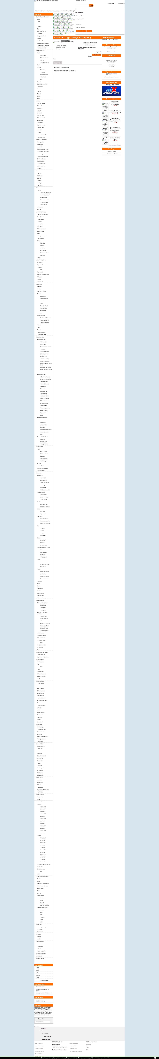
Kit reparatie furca (44, 628)
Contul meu (73, 1043)
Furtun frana (40, 787)
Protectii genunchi (44, 74)
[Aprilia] (59, 13)
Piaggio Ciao (37, 1007)
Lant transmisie (43, 424)
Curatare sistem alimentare (43, 45)
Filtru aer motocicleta (44, 199)
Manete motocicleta (44, 571)
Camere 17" (42, 854)
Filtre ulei (39, 209)
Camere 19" (42, 859)
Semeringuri (40, 144)
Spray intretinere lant (41, 36)
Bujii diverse (40, 185)
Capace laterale (43, 499)
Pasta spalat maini (41, 48)
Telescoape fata (43, 616)
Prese (38, 890)
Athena (38, 975)
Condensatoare (40, 671)
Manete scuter (43, 573)
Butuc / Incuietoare (41, 597)
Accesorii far (43, 535)
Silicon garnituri (40, 142)
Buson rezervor (40, 593)
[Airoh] (55, 13)
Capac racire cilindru (41, 729)
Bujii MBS (39, 178)
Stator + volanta (40, 231)
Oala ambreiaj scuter (44, 400)
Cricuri (38, 537)
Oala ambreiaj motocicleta (45, 429)
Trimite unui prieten (60, 47)
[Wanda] (55, 34)
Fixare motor (40, 647)
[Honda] (69, 16)
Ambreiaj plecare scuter (45, 376)
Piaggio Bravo (48, 1007)
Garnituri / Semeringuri (41, 139)
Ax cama (39, 463)
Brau (41, 79)
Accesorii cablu (40, 127)
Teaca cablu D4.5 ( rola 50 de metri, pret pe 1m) (115, 112)
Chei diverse (43, 898)
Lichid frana (39, 33)
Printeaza (58, 49)
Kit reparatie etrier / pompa (43, 789)
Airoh (37, 967)
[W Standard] (68, 33)
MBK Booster (49, 1009)
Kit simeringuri (43, 605)
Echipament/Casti (40, 50)
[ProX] (69, 27)
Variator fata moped (44, 353)
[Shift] (65, 30)
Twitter (87, 1047)
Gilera (42, 1011)
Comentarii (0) (57, 63)
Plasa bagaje (40, 946)
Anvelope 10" (43, 806)
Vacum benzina (40, 693)
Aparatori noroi (43, 494)
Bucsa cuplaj (40, 741)
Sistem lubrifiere (40, 743)
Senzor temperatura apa (42, 736)
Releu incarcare (40, 219)
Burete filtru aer (43, 197)
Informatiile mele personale (76, 1051)
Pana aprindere (43, 308)
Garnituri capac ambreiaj (42, 149)
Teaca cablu (40, 120)
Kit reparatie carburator (42, 700)
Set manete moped (44, 578)
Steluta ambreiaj (43, 393)
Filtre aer (39, 190)
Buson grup (42, 412)
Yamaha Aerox (40, 1013)
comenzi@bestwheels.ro (60, 1049)
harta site (83, 0)
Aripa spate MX (43, 480)
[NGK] (66, 24)
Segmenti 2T (40, 264)
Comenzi (39, 559)
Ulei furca (39, 26)
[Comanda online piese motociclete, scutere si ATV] (46, 0)
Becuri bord (42, 248)
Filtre (37, 187)
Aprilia (37, 970)
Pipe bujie (39, 180)
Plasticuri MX (40, 475)
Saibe (41, 912)
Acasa (36, 11)
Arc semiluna (40, 770)
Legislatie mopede (40, 986)
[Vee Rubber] (56, 33)
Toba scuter (40, 797)
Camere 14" (42, 847)
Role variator (43, 388)
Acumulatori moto (41, 137)
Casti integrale (43, 55)
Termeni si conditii (39, 1048)
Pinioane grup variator (45, 408)
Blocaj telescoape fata (45, 489)
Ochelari (39, 81)
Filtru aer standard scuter (45, 192)
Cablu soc (39, 113)
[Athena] (67, 13)
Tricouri (39, 93)
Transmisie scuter (41, 374)
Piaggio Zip (43, 1009)
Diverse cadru (40, 595)
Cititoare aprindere (41, 674)
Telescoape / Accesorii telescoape (42, 613)
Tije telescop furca (44, 630)
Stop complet (43, 513)
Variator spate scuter (44, 398)
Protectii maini (43, 487)
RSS (87, 1049)
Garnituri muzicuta (41, 163)
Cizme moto (40, 86)
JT (37, 961)
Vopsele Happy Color (41, 953)
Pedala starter (40, 772)
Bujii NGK (39, 173)
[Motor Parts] (64, 22)
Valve (38, 873)
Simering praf (43, 607)
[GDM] (59, 16)
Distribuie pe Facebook (61, 45)
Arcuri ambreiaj (43, 356)
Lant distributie (40, 465)
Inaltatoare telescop (44, 620)
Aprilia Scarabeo (46, 1008)
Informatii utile (40, 984)
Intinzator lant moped (44, 351)
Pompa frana (40, 792)
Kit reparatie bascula (41, 645)
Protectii (39, 67)
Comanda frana (43, 561)
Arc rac (38, 763)
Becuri (38, 240)
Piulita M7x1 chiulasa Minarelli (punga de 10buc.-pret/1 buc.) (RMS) (115, 130)
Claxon (38, 257)
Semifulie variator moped (45, 367)
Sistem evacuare (40, 794)
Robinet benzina (40, 690)
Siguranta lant (43, 427)
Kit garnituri (39, 146)
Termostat (39, 734)
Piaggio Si (42, 1007)
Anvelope (39, 804)
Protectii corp (43, 69)
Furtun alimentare (41, 698)
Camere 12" (42, 842)
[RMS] (63, 28)
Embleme (39, 936)
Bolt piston (39, 276)
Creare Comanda (40, 958)
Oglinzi (38, 585)
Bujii (37, 171)
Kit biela (41, 303)
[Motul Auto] (56, 24)
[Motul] (70, 22)
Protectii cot (42, 76)
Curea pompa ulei (41, 746)
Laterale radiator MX (44, 482)
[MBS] (55, 21)
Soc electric (39, 717)
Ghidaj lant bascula (44, 432)
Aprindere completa (41, 676)
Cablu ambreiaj (40, 105)
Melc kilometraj (40, 632)
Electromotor (40, 313)
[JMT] (71, 18)
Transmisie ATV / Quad (42, 436)
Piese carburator (41, 712)
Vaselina (39, 38)
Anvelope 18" (43, 825)
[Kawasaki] (64, 19)
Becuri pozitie (43, 250)
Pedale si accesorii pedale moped (46, 364)
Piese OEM (38, 924)
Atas (37, 972)
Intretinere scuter (40, 1001)
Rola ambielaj (43, 310)
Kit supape (42, 456)
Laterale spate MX (44, 485)
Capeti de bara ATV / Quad (43, 657)
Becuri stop (42, 255)
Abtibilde (39, 939)
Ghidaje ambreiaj (43, 410)
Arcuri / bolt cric (43, 545)
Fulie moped (42, 349)
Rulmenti (39, 325)
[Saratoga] (56, 30)
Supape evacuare (44, 453)
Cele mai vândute (111, 99)
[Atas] (63, 13)
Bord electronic (40, 238)
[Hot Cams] (56, 18)
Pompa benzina (40, 688)
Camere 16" (42, 852)
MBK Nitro (40, 1014)
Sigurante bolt (40, 281)
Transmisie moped (41, 339)
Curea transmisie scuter (45, 379)
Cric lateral (42, 542)
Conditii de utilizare (39, 1046)
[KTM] (69, 19)
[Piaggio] (63, 25)
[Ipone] (67, 18)
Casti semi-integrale (44, 62)
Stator (38, 233)
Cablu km (39, 110)
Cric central (42, 540)
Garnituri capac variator (42, 156)
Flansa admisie (40, 683)
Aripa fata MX (43, 477)
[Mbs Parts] (60, 21)
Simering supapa (43, 458)
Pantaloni (39, 91)
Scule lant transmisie (44, 905)
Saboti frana (40, 784)
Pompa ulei (39, 748)
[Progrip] (65, 27)
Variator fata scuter (44, 396)
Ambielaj (39, 293)
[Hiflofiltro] (64, 16)
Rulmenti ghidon (43, 552)
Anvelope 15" (43, 818)
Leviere (41, 900)
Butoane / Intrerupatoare (42, 214)
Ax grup (41, 415)
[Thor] (60, 31)
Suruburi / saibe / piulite (42, 907)
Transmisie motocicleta (42, 417)
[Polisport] (60, 27)
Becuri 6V (42, 245)
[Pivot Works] (69, 25)
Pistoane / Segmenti (40, 260)
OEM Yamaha (40, 931)
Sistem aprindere (40, 659)
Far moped (42, 528)
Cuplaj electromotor (41, 329)
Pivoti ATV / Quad (41, 654)
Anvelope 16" (43, 821)
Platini (38, 669)
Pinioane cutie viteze (41, 334)
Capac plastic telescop (45, 506)
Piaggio (40, 1008)
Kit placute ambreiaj (44, 322)
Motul (41, 224)
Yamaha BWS (46, 1014)
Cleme (41, 919)
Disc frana (39, 780)
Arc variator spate (44, 403)
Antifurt (38, 943)
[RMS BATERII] (69, 28)
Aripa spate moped (44, 497)
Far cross (42, 530)
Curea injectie (40, 722)
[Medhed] (65, 21)
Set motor (39, 286)
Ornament (38, 934)
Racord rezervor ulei (41, 755)
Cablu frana (39, 108)
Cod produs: (86, 42)
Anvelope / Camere (40, 801)
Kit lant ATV (42, 439)
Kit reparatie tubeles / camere (43, 864)
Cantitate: (87, 45)
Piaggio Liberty (37, 1009)
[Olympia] (71, 24)
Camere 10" (42, 840)
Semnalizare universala (45, 523)
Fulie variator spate (44, 384)
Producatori (39, 965)
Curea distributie (40, 470)
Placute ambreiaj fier (44, 320)
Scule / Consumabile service (42, 876)
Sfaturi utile (39, 997)
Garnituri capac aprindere (43, 151)
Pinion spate (42, 422)
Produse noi (39, 956)
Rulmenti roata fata (41, 637)
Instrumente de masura (42, 886)
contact (78, 0)
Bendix (38, 327)
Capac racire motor (41, 731)
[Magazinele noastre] (111, 73)
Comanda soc (43, 566)
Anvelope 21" (43, 830)
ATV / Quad (42, 833)
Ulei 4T (38, 21)
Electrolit (39, 132)
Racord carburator (41, 705)
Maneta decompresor (45, 576)
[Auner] (72, 13)
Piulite (41, 914)
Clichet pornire (43, 344)
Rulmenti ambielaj (44, 305)
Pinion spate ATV (43, 444)
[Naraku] (61, 24)
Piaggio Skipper (45, 1012)
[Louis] (73, 19)
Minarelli (36, 1014)
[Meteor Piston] (57, 22)
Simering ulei (43, 610)
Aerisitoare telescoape (45, 623)
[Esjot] (55, 16)
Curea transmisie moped (45, 346)
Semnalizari (39, 516)
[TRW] (64, 31)
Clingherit (39, 168)
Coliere (41, 922)
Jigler (38, 710)
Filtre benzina (40, 207)
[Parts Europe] (57, 25)
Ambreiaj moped (43, 341)
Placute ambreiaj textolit (45, 317)
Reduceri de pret (108, 37)
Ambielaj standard (44, 298)
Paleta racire (43, 386)
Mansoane (39, 581)
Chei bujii (42, 902)
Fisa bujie (39, 183)
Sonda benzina (40, 695)
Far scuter (42, 533)
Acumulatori (39, 130)
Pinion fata (42, 420)
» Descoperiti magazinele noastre (111, 77)
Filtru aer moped (43, 204)
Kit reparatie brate (41, 640)
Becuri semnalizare (44, 252)
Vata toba (39, 799)
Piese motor (39, 284)
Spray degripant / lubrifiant (43, 43)
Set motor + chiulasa (41, 291)
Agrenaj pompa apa (41, 739)
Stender (39, 878)
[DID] (73, 15)
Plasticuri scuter (40, 501)
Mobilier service (40, 888)
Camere (39, 835)
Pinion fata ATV (43, 441)
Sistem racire (39, 724)
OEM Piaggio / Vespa (42, 926)
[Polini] (55, 27)
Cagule (38, 96)
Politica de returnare (39, 1051)
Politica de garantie (39, 1056)
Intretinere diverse (41, 40)
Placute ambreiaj (41, 315)
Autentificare (121, 3)
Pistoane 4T (40, 267)
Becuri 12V (42, 243)
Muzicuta (39, 686)
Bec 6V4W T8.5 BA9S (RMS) (115, 139)
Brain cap (42, 60)
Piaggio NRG (47, 1011)
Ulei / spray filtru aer (41, 31)
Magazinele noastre (111, 72)
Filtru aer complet (44, 202)
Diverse (39, 893)
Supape (39, 449)
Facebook (88, 1044)
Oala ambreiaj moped (44, 361)
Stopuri (38, 509)
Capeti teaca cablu (41, 125)
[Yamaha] (60, 34)
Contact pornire (40, 216)
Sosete (38, 98)
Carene (38, 590)
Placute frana (40, 782)
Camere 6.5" (43, 837)
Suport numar (40, 588)
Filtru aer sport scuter (45, 195)
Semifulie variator (44, 391)
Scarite (38, 583)
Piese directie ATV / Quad (42, 652)
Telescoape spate (44, 618)
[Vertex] (62, 33)
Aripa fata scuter (43, 504)
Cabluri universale (41, 117)
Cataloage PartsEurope (112, 153)
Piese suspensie (40, 600)
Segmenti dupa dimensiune (43, 274)
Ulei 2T (38, 19)
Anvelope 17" (43, 823)
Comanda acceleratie (44, 564)
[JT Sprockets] (57, 19)
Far (38, 525)
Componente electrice (41, 212)
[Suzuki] (55, 31)
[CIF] (65, 15)
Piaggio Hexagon (38, 1012)
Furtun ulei (39, 751)
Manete (38, 569)
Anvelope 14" (43, 816)
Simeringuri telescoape (42, 602)
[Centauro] (61, 15)
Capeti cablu (40, 122)
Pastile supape (43, 461)
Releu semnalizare (41, 228)
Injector (38, 719)
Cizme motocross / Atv (42, 84)
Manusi (38, 88)
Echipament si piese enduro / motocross (112, 85)
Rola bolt (39, 279)
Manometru (39, 866)
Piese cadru (39, 473)
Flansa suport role (44, 381)
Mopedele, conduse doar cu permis (42, 990)
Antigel (38, 28)
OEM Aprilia (39, 929)
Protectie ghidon (43, 557)
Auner (37, 977)
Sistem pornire (39, 758)
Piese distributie (39, 446)
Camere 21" (42, 861)
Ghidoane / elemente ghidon (43, 547)
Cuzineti (42, 301)
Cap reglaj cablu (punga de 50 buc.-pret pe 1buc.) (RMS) (115, 103)
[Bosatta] (55, 15)
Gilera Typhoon (47, 1013)
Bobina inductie (40, 661)
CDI (38, 664)
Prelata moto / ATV (41, 951)
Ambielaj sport (43, 296)
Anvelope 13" (43, 813)
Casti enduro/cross (44, 57)
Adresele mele (73, 1048)
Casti (38, 52)
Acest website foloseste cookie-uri (44, 993)
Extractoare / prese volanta (43, 883)
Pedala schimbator (41, 332)
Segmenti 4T (40, 272)
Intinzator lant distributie (42, 468)
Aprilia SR (36, 1008)
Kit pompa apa (40, 727)
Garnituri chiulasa (41, 158)
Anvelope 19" (43, 828)
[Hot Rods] (62, 18)
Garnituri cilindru (40, 161)
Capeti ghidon (43, 554)
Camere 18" (42, 857)
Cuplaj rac (39, 765)
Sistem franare (39, 777)
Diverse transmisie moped (46, 369)
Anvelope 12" (43, 811)
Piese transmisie (40, 337)
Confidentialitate (38, 1053)
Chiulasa (39, 289)
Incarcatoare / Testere (42, 134)
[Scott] (61, 30)
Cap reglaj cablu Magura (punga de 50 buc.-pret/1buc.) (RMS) (114, 120)
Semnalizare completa (45, 521)
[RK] (59, 28)
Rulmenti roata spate (41, 635)
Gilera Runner (37, 1011)
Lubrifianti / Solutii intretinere (42, 16)
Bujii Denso (39, 175)
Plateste (89, 30)
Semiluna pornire (41, 768)
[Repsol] (55, 28)
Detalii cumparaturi (81, 30)
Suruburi (42, 910)
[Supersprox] (70, 30)
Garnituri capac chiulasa (42, 154)
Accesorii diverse (40, 941)
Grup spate (42, 372)
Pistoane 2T (40, 262)
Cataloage (111, 149)
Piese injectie (40, 714)
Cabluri (38, 101)
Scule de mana (40, 895)
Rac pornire (39, 760)
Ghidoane (42, 549)
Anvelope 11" (43, 809)
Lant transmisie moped (45, 358)
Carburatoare (40, 702)
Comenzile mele (73, 1046)
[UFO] (68, 31)
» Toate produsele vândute (114, 145)
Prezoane (42, 917)
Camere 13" (42, 845)
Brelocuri (39, 948)
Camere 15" (42, 849)
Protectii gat (42, 72)
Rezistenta (39, 221)
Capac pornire (40, 775)
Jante (38, 649)
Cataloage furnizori (112, 151)
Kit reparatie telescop (44, 625)
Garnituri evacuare (41, 166)
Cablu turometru (40, 115)
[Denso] (69, 15)
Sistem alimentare (40, 681)
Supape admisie (43, 451)
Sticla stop (42, 511)
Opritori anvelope (41, 869)
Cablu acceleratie (41, 103)
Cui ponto (39, 707)
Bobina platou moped (41, 236)
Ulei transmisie (40, 24)
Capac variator (43, 405)
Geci (38, 64)
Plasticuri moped (41, 492)
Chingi (38, 881)
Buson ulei (39, 753)
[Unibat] (72, 31)
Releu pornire (40, 226)
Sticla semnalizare (44, 518)
